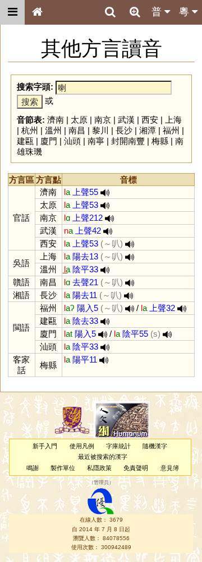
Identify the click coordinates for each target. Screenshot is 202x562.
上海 (173, 119)
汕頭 (72, 141)
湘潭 (147, 130)
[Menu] (12, 12)
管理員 (101, 482)
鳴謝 (32, 468)
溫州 (53, 130)
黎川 (100, 130)
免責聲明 (135, 468)
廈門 (48, 141)
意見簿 (169, 468)
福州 (171, 130)
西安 (149, 119)
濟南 (55, 119)
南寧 (96, 141)
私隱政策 (99, 468)
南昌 (76, 130)
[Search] (110, 12)
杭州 (29, 130)
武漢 (126, 119)
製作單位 (62, 468)
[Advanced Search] (134, 12)
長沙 (124, 130)
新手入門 (45, 446)
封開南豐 (128, 141)
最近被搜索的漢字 (102, 456)
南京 (102, 119)
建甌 (25, 141)
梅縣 (160, 141)
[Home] (37, 12)
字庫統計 (118, 446)
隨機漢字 (155, 446)
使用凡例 (82, 446)
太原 (79, 119)
